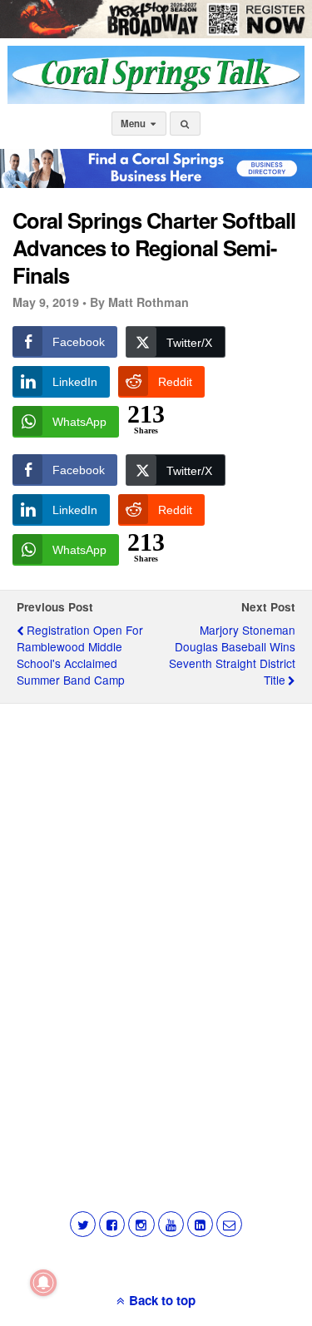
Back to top (162, 1300)
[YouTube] (171, 1224)
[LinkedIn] (200, 1224)
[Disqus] (156, 928)
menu (134, 123)
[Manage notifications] (43, 1282)
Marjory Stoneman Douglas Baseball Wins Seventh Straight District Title (232, 654)
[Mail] (229, 1224)
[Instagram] (141, 1224)
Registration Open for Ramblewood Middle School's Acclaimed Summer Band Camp (80, 654)
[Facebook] (112, 1224)
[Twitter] (83, 1224)
